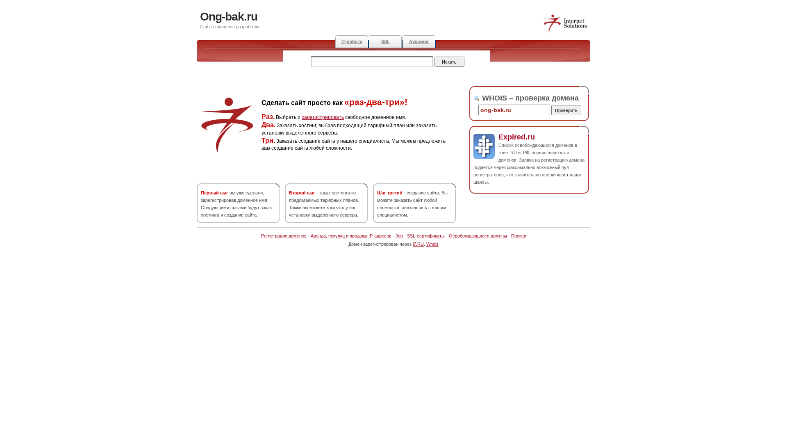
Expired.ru (516, 137)
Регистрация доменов (284, 235)
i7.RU (418, 244)
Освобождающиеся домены (478, 235)
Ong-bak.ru (228, 16)
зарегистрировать (323, 117)
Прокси (518, 235)
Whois (432, 244)
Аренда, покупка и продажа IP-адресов (351, 235)
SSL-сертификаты (426, 235)
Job (399, 235)
